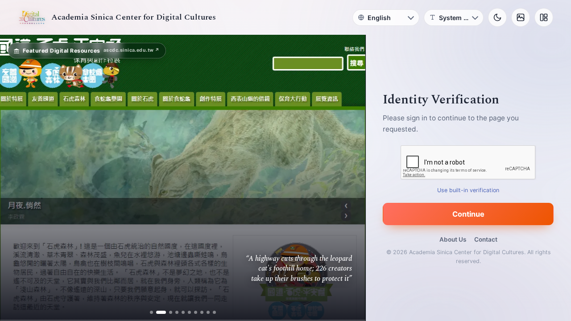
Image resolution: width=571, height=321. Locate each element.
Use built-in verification (469, 190)
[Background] (520, 17)
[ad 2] (157, 312)
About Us (452, 239)
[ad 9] (208, 312)
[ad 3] (167, 312)
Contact (485, 239)
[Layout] (543, 17)
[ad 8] (201, 312)
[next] (349, 178)
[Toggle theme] (497, 17)
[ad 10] (214, 312)
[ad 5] (183, 312)
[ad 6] (189, 312)
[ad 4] (176, 312)
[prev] (16, 178)
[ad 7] (195, 312)
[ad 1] (151, 312)
